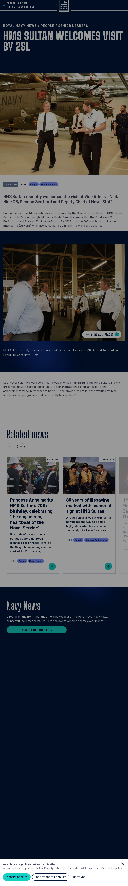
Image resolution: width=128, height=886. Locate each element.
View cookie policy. (111, 868)
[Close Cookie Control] (123, 864)
